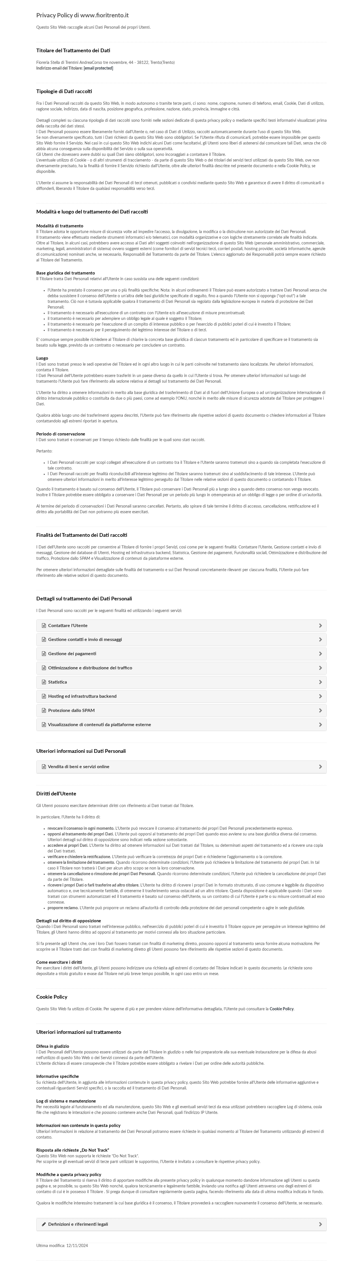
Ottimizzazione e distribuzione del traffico (89, 668)
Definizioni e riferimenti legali (77, 1224)
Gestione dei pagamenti (71, 653)
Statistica (57, 682)
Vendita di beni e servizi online (78, 766)
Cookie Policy (282, 1009)
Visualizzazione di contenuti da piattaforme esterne (99, 724)
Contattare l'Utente (67, 625)
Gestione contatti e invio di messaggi (84, 639)
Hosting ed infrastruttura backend (82, 696)
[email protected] (98, 68)
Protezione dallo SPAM (71, 710)
